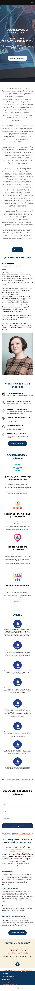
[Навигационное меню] (32, 3)
